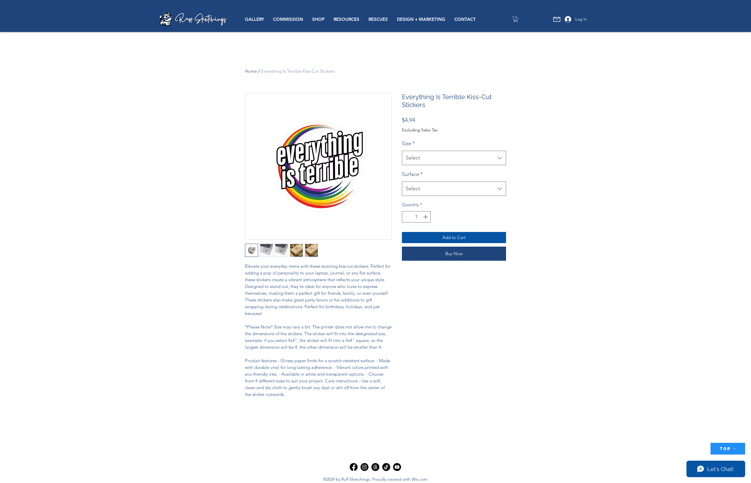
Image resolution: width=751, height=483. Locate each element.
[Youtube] (397, 467)
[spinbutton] (416, 216)
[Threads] (375, 467)
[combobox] (454, 158)
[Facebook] (354, 467)
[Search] (513, 16)
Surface (412, 174)
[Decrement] (407, 216)
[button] (254, 19)
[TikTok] (386, 467)
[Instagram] (364, 467)
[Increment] (426, 216)
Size (408, 143)
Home (251, 71)
